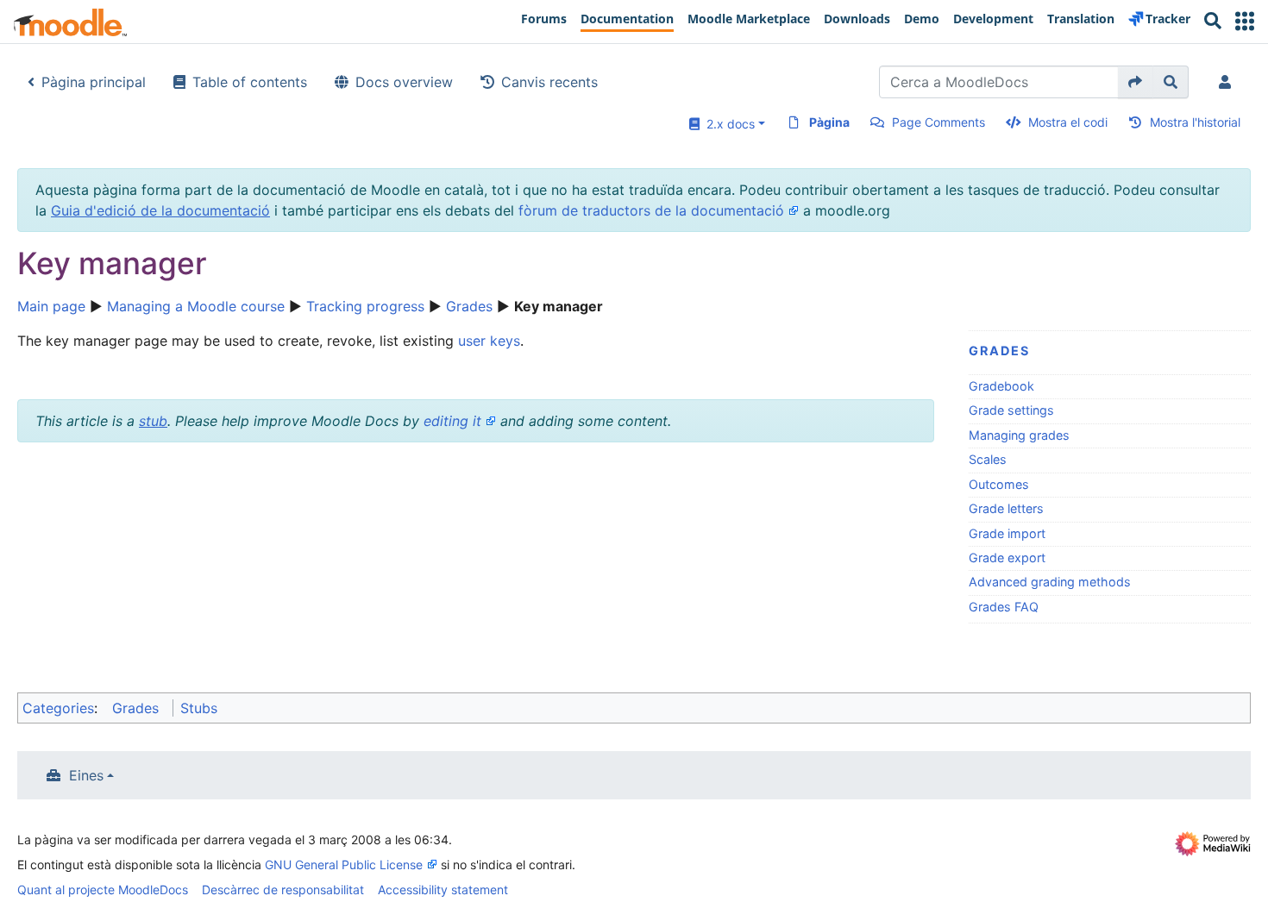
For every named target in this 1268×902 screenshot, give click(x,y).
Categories (58, 708)
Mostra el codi (1068, 122)
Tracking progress (365, 306)
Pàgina (829, 122)
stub (153, 420)
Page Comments (938, 122)
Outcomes (999, 484)
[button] (1244, 21)
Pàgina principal (93, 82)
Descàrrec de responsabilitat (283, 889)
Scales (988, 459)
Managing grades (1019, 435)
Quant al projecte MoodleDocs (102, 889)
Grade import (1007, 533)
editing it (452, 420)
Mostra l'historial (1195, 122)
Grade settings (1011, 410)
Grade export (1007, 557)
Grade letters (1006, 508)
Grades (469, 306)
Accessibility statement (443, 889)
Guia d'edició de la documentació (160, 210)
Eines (86, 775)
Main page (51, 306)
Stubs (198, 708)
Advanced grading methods (1050, 581)
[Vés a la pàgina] (1135, 82)
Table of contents (249, 82)
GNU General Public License (344, 864)
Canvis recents (549, 82)
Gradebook (1001, 386)
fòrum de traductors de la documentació (651, 210)
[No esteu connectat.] (1228, 82)
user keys (489, 340)
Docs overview (404, 82)
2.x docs (727, 123)
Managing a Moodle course (196, 306)
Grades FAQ (1004, 606)
